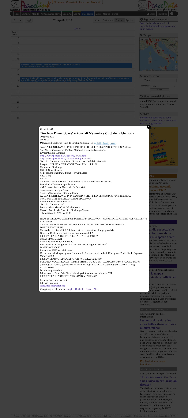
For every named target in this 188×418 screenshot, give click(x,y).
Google (105, 143)
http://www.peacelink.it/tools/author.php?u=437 (65, 158)
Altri (96, 289)
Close (149, 127)
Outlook (79, 289)
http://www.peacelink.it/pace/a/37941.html (63, 155)
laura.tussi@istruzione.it (52, 285)
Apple (113, 143)
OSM (99, 143)
